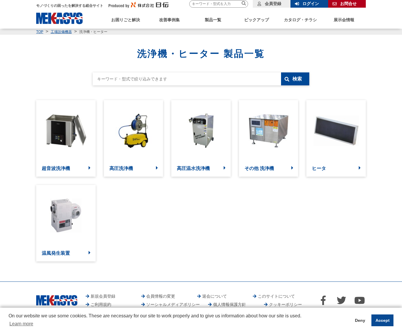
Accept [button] (383, 320)
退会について (214, 296)
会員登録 (273, 3)
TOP (39, 32)
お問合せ (348, 3)
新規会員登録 (103, 296)
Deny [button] (360, 320)
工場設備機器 (61, 32)
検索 (297, 78)
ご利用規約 (101, 304)
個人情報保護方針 (229, 304)
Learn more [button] (21, 323)
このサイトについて (276, 296)
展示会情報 (344, 19)
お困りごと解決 (125, 19)
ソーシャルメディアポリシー (173, 304)
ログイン (311, 3)
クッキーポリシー (285, 304)
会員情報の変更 (160, 296)
